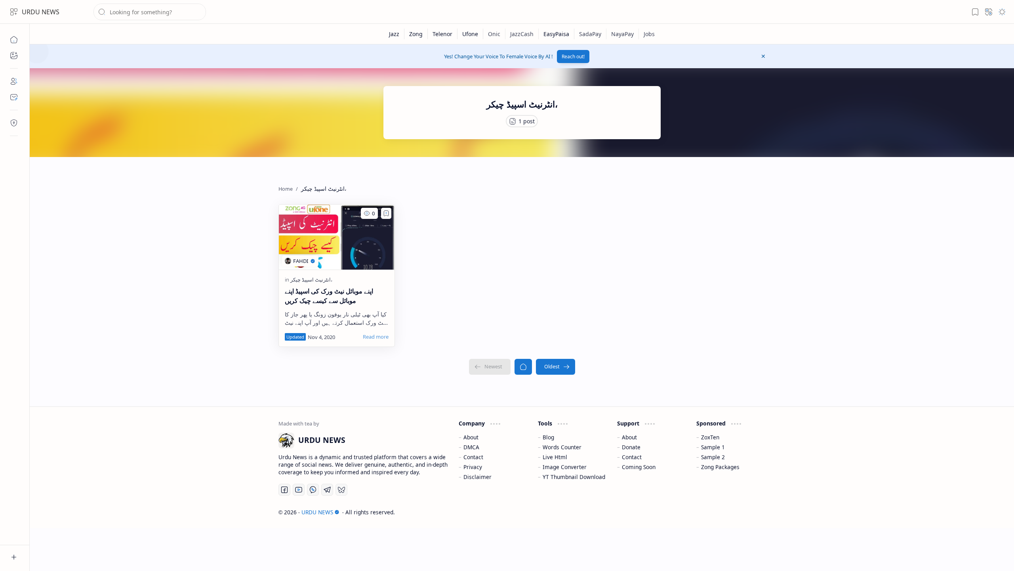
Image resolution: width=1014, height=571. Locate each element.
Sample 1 (713, 447)
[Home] (14, 40)
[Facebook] (284, 490)
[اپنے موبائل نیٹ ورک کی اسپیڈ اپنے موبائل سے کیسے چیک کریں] (337, 237)
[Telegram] (327, 490)
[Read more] (376, 336)
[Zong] (416, 34)
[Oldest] (555, 367)
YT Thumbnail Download (574, 477)
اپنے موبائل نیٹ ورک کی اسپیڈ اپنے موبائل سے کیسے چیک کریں (329, 296)
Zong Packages (720, 467)
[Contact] (14, 97)
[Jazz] (394, 34)
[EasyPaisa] (556, 34)
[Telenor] (442, 34)
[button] (14, 12)
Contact (473, 457)
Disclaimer (477, 477)
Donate (631, 447)
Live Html (555, 457)
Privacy (472, 467)
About (470, 437)
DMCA (471, 447)
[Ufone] (470, 34)
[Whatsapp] (313, 490)
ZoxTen (710, 437)
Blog (548, 437)
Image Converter (565, 467)
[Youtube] (299, 490)
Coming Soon (639, 467)
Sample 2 (713, 457)
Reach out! (573, 56)
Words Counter (562, 447)
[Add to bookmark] (386, 213)
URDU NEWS (40, 12)
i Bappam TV (749, 512)
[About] (14, 81)
